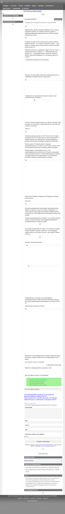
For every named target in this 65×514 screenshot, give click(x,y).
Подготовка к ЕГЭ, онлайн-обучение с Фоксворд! (40, 398)
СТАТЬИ (20, 5)
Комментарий (28, 407)
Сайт (26, 429)
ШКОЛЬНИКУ (7, 8)
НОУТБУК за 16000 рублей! (32, 11)
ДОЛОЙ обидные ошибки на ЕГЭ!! (35, 396)
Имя (26, 420)
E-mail (27, 425)
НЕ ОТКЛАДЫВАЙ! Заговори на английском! (39, 394)
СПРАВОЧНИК (16, 8)
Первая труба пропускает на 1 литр (37, 385)
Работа (32, 389)
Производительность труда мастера (38, 379)
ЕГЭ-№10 (37, 389)
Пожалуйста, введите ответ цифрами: (34, 434)
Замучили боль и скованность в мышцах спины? (40, 399)
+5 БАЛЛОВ (13, 5)
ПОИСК (34, 5)
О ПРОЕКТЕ (25, 8)
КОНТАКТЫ (33, 498)
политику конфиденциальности (48, 446)
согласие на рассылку (43, 444)
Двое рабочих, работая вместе (36, 381)
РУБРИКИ (27, 5)
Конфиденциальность (32, 500)
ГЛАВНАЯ (5, 5)
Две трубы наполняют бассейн (36, 383)
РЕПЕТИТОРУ (49, 5)
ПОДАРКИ (41, 5)
